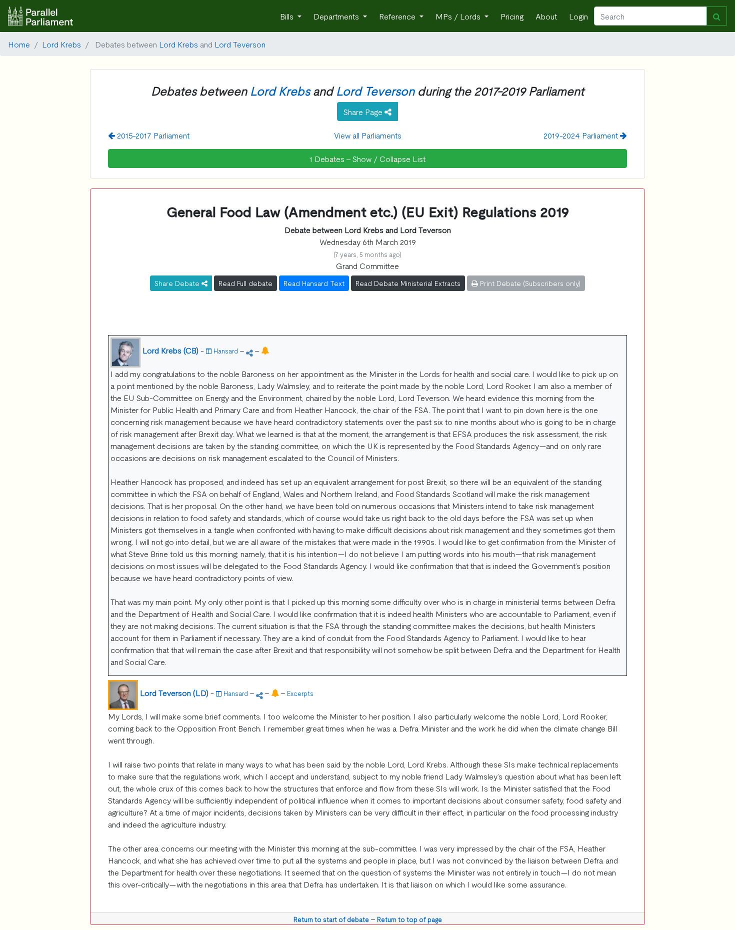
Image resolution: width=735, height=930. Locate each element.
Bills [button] (288, 16)
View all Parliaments (368, 135)
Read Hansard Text (314, 283)
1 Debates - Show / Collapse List (368, 158)
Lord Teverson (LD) (174, 692)
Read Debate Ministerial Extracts (408, 283)
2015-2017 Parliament (152, 135)
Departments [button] (337, 16)
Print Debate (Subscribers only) (529, 283)
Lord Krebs (61, 44)
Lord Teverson (240, 44)
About (546, 16)
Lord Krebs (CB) (170, 350)
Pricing (512, 16)
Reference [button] (398, 16)
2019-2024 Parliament (582, 135)
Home (19, 44)
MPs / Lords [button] (459, 16)
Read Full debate (245, 283)
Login (578, 16)
